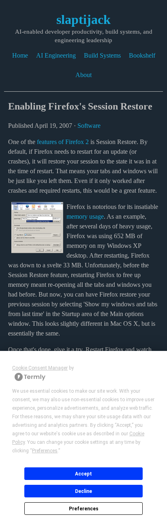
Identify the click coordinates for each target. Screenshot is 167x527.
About (83, 74)
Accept (83, 474)
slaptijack (83, 19)
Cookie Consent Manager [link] (40, 368)
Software (89, 125)
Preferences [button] (45, 451)
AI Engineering (56, 55)
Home (20, 55)
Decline (83, 491)
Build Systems (102, 55)
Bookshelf (142, 55)
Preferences (83, 509)
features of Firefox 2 (63, 141)
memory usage (85, 216)
